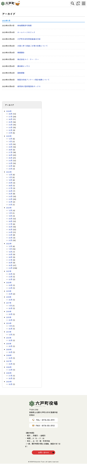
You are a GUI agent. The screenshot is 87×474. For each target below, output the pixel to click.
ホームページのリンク (26, 32)
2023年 (9, 207)
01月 (10, 133)
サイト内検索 (72, 3)
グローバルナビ (83, 3)
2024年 (9, 172)
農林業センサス (23, 66)
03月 (10, 127)
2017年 (8, 302)
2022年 (9, 243)
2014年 (9, 323)
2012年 (8, 337)
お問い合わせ (43, 452)
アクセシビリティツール (78, 3)
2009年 (9, 349)
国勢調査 (21, 73)
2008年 (9, 355)
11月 (10, 141)
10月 (10, 144)
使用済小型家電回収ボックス (29, 86)
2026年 (9, 111)
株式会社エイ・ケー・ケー (28, 59)
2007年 (9, 361)
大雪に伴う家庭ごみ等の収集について (32, 45)
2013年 (8, 331)
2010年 (8, 343)
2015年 (8, 317)
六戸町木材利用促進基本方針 (29, 39)
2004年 (9, 381)
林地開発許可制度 (24, 25)
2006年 (9, 367)
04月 (10, 124)
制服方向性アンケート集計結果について (33, 79)
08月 (10, 113)
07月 (10, 116)
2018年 (8, 297)
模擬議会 (21, 52)
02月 (10, 130)
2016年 (8, 311)
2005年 (9, 373)
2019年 (8, 291)
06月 (10, 119)
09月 (10, 147)
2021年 (8, 271)
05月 (10, 122)
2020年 (9, 282)
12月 (10, 138)
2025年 (9, 136)
